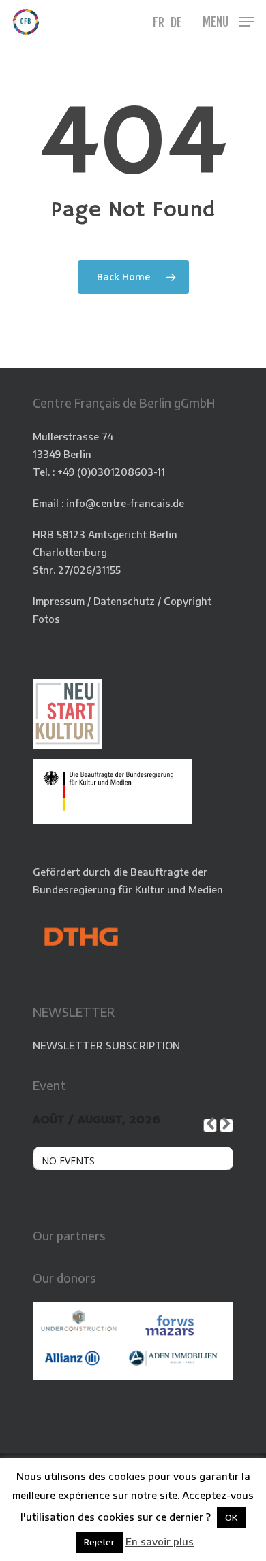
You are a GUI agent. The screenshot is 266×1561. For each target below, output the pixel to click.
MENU (215, 22)
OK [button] (231, 1517)
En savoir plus (159, 1541)
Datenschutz (124, 601)
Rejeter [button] (99, 1542)
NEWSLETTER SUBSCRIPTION (106, 1045)
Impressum (59, 601)
